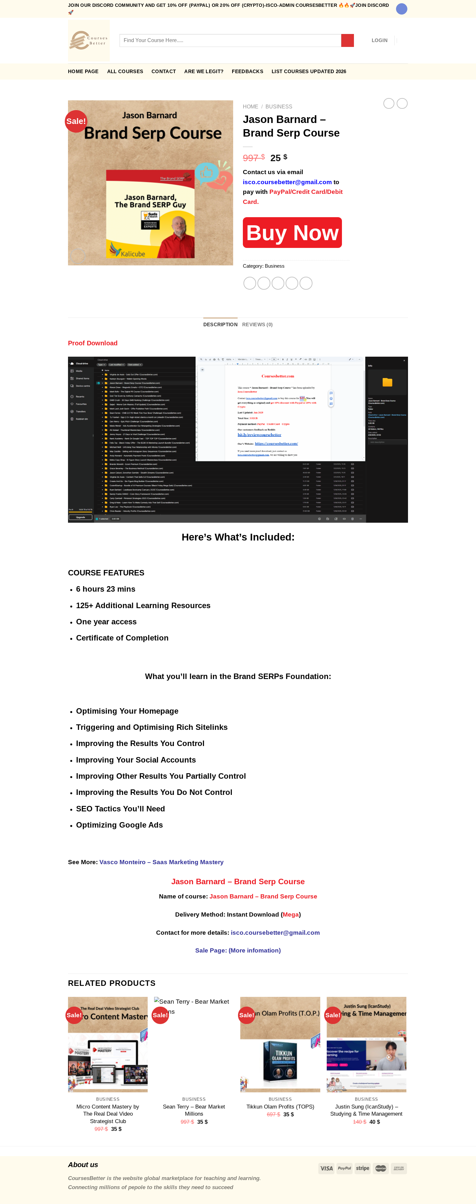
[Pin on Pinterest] (292, 283)
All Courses (125, 71)
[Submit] (347, 40)
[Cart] (405, 40)
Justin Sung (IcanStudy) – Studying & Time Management (366, 1110)
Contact (164, 71)
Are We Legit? (203, 71)
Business (279, 106)
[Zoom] (77, 256)
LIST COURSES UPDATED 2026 (309, 71)
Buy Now (292, 232)
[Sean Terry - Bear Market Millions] (194, 1045)
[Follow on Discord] (401, 9)
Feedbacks (247, 71)
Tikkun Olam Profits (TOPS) (280, 1106)
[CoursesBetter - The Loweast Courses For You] (89, 40)
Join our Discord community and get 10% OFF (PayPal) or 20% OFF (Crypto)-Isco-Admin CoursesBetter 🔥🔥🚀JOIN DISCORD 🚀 (228, 9)
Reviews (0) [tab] (257, 324)
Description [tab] (220, 324)
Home (250, 106)
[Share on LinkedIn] (306, 283)
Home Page (83, 71)
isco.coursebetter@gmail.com (287, 182)
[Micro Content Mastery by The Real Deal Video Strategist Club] (108, 1045)
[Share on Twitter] (263, 283)
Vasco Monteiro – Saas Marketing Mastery (161, 862)
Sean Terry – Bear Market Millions (194, 1110)
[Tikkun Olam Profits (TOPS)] (280, 1045)
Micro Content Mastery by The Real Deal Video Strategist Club (107, 1113)
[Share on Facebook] (250, 283)
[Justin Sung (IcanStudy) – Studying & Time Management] (367, 1045)
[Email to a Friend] (278, 283)
